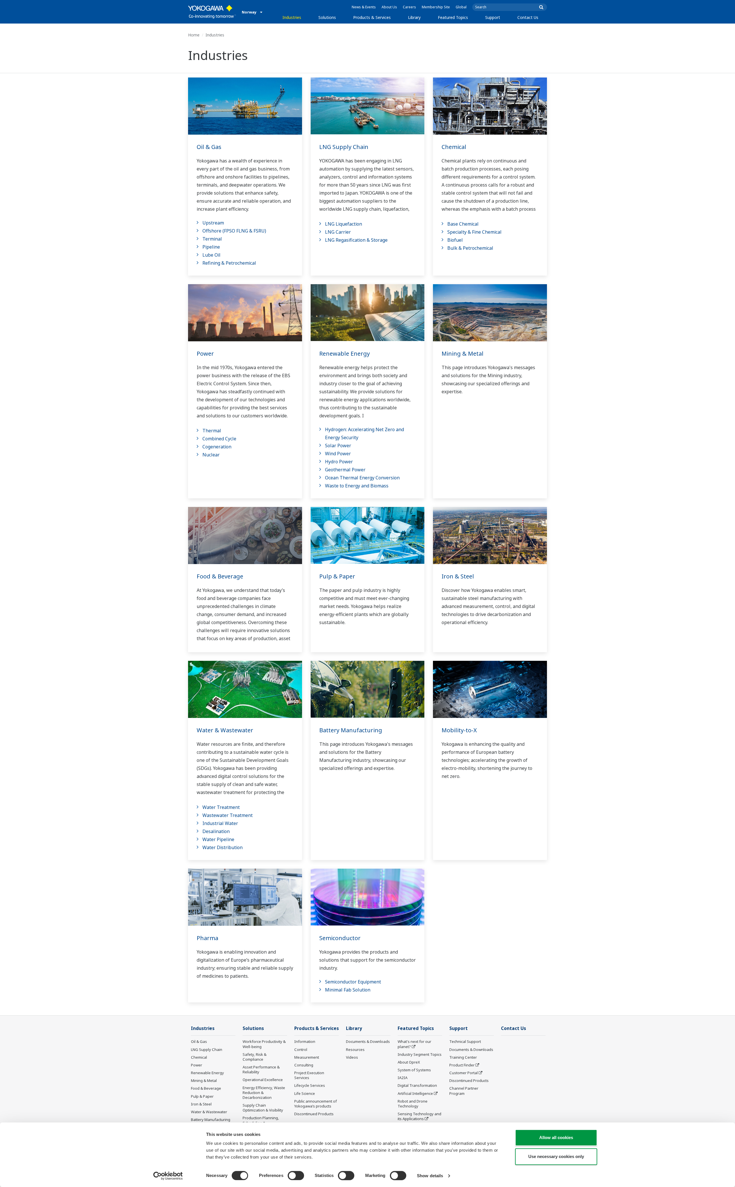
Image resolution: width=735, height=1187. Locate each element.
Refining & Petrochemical (229, 263)
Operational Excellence (263, 1079)
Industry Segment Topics (420, 1054)
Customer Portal (463, 1072)
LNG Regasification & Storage (356, 240)
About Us (389, 7)
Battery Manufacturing (350, 730)
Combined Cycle (219, 438)
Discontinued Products (314, 1113)
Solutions (327, 17)
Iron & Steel (458, 576)
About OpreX (409, 1062)
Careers (409, 7)
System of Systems (414, 1069)
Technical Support (465, 1041)
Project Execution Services (309, 1075)
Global (461, 7)
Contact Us (527, 17)
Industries (292, 17)
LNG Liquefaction (343, 224)
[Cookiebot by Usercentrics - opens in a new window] (168, 1175)
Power (205, 353)
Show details (430, 1175)
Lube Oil (211, 255)
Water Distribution (222, 847)
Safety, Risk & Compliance (254, 1057)
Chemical (454, 147)
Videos (352, 1057)
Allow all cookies (556, 1137)
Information (304, 1041)
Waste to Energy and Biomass (356, 486)
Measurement (306, 1057)
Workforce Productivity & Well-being (264, 1044)
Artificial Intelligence (415, 1093)
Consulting (303, 1065)
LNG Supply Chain (343, 147)
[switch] (296, 1175)
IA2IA (402, 1077)
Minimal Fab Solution (347, 990)
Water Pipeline (218, 839)
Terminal (212, 239)
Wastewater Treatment (227, 815)
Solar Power (338, 445)
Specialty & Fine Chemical (474, 232)
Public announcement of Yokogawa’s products (315, 1104)
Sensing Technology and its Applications (419, 1116)
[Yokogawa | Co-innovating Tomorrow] (212, 12)
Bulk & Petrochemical (470, 248)
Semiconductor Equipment (353, 982)
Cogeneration (216, 447)
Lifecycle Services (309, 1085)
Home (194, 35)
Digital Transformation (417, 1085)
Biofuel (455, 240)
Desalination (216, 831)
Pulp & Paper (337, 576)
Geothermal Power (345, 469)
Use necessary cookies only (556, 1156)
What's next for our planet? (414, 1044)
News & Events (364, 7)
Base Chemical (463, 224)
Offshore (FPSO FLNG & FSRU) (234, 231)
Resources (355, 1049)
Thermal (211, 430)
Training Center (463, 1057)
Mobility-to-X (459, 730)
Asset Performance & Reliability (261, 1069)
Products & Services (372, 17)
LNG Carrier (338, 232)
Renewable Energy (344, 353)
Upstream (213, 223)
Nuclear (211, 455)
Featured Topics (453, 17)
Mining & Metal (462, 353)
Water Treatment (221, 807)
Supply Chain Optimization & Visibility (263, 1108)
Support (492, 17)
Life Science (304, 1093)
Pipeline (211, 247)
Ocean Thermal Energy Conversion (362, 478)
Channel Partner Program (463, 1091)
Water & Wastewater (225, 730)
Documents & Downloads (368, 1041)
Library (414, 17)
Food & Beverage (220, 576)
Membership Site (436, 7)
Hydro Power (339, 461)
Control (300, 1049)
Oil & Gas (209, 147)
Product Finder (462, 1065)
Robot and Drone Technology (413, 1104)
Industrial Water (220, 823)
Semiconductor (340, 938)
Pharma (207, 938)
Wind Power (338, 453)
